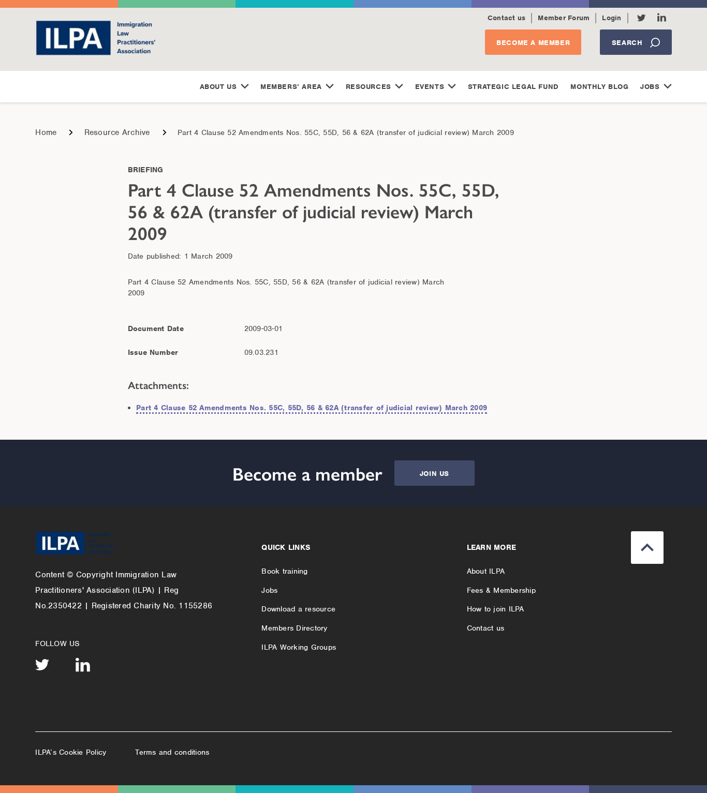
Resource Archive (117, 132)
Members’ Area (291, 86)
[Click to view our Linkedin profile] (661, 17)
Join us (434, 473)
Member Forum (564, 17)
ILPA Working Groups (298, 647)
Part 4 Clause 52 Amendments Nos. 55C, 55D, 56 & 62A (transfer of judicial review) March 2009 (311, 407)
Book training (284, 571)
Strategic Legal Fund (513, 86)
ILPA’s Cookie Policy (70, 752)
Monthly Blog (599, 86)
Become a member (533, 42)
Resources (368, 86)
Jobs (649, 86)
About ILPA (486, 571)
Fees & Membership (501, 590)
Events (430, 86)
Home (45, 132)
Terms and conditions (172, 752)
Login (611, 17)
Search (627, 42)
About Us (218, 86)
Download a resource (298, 609)
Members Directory (294, 628)
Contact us (507, 17)
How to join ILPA (495, 609)
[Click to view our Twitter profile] (641, 17)
